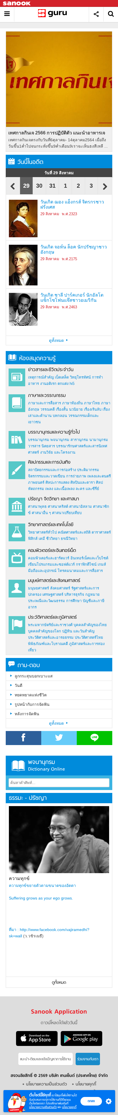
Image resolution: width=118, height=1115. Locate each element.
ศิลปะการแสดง (57, 482)
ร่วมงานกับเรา (87, 1059)
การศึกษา (74, 601)
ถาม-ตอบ (28, 665)
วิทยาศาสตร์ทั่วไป (42, 532)
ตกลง (91, 1101)
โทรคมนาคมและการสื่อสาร (80, 571)
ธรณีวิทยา (69, 538)
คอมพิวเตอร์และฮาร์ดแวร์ (48, 558)
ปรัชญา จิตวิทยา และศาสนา (53, 499)
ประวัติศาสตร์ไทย (89, 637)
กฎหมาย (92, 594)
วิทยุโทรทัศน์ (80, 377)
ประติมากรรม (88, 470)
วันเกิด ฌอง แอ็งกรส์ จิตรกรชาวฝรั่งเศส (72, 204)
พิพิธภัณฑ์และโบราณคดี (48, 644)
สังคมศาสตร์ (60, 588)
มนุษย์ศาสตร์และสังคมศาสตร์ (54, 581)
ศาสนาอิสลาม (80, 506)
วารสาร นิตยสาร (41, 446)
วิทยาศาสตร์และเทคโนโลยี (50, 525)
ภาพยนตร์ (36, 482)
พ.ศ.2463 (69, 307)
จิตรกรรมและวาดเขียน (46, 476)
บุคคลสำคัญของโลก (44, 631)
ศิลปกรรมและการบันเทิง (49, 462)
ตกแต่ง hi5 (66, 383)
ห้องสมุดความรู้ (37, 358)
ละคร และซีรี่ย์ (87, 489)
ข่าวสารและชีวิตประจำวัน (50, 370)
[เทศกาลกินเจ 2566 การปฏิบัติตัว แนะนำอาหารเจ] (59, 79)
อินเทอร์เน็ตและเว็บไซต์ (89, 558)
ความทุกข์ (19, 878)
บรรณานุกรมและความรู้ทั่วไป (54, 432)
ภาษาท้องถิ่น (72, 403)
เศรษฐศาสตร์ (52, 594)
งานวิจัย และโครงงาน (57, 452)
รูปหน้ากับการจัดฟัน (32, 704)
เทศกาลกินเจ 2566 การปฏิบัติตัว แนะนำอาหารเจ (56, 132)
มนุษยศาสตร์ (38, 588)
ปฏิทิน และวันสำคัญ (78, 631)
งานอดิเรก (48, 383)
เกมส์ (102, 564)
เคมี (42, 538)
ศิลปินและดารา (82, 482)
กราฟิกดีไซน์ (86, 564)
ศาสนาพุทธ (37, 506)
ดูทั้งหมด (57, 340)
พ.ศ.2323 (69, 214)
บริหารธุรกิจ (74, 594)
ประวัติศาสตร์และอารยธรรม (51, 637)
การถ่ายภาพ (76, 476)
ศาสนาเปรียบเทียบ (67, 513)
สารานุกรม (79, 440)
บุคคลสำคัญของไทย (90, 625)
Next (105, 189)
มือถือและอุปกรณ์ (42, 571)
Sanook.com (17, 3)
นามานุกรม (98, 440)
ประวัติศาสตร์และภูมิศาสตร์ (52, 617)
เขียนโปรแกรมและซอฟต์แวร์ (51, 564)
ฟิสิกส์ (33, 538)
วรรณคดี (47, 409)
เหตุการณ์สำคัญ (41, 377)
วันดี (18, 685)
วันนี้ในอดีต (30, 162)
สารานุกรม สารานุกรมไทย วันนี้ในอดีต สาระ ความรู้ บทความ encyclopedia (53, 14)
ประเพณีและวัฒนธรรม (46, 601)
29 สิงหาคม (49, 214)
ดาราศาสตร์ (101, 532)
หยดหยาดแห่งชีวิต (31, 695)
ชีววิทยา (53, 538)
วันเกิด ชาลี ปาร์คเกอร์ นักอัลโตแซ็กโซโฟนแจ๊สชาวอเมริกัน (71, 298)
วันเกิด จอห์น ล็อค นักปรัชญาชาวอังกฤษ (73, 249)
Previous (13, 189)
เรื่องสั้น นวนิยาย (69, 409)
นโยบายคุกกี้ (69, 1107)
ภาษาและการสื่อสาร (44, 403)
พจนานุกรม (59, 440)
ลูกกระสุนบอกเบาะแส (34, 676)
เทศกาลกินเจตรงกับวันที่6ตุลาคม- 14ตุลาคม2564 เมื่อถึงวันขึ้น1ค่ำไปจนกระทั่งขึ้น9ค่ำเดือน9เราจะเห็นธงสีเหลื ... (58, 143)
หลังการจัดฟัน (27, 714)
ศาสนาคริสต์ (58, 506)
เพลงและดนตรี (99, 476)
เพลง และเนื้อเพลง (59, 489)
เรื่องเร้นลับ (92, 409)
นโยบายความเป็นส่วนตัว (43, 1107)
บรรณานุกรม (38, 440)
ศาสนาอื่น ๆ (41, 513)
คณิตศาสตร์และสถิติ (75, 532)
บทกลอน (60, 416)
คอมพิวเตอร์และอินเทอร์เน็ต (52, 550)
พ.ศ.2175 (69, 259)
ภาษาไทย (92, 403)
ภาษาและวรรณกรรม (47, 395)
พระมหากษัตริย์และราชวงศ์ (50, 625)
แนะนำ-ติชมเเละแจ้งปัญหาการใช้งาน (45, 1059)
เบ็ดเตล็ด (62, 377)
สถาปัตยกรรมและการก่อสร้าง (52, 470)
